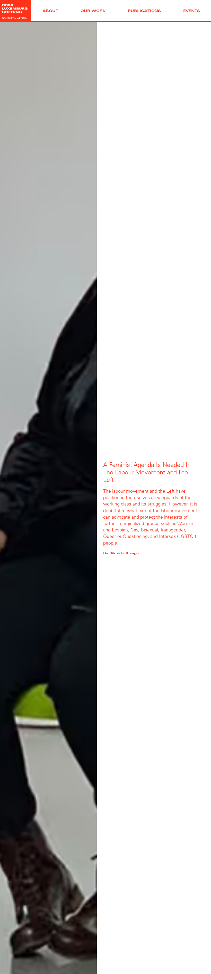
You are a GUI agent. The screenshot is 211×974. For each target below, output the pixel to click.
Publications (144, 10)
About (50, 10)
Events (191, 10)
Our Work (93, 10)
